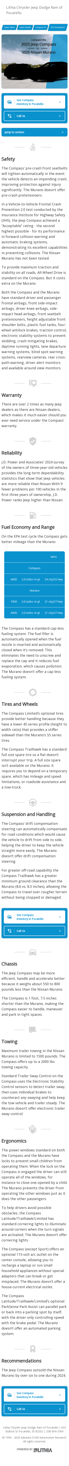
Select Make (9, 27)
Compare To (40, 27)
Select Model (25, 27)
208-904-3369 (54, 1431)
